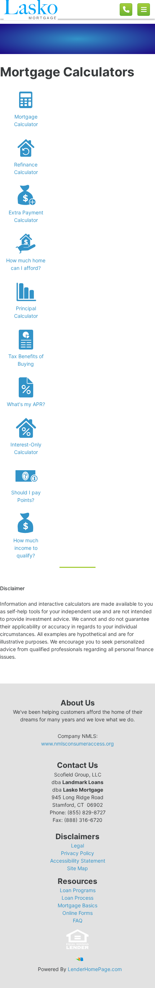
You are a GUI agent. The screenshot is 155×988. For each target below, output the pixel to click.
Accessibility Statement (77, 861)
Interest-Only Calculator (25, 448)
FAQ (78, 920)
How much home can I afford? (25, 264)
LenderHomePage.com (95, 969)
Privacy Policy (77, 853)
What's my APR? (26, 404)
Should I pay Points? (26, 496)
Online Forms (77, 913)
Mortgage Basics (77, 905)
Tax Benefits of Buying (26, 360)
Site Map (77, 868)
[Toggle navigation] (143, 9)
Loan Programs (78, 890)
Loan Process (77, 898)
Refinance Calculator (26, 168)
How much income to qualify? (25, 547)
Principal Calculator (26, 312)
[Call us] (126, 9)
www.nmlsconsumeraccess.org (77, 743)
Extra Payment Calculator (26, 216)
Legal (77, 845)
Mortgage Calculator (26, 120)
